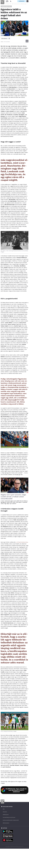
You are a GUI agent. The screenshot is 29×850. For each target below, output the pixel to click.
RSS (4, 809)
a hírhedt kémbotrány (22, 542)
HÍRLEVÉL (5, 811)
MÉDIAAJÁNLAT (6, 823)
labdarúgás (24, 3)
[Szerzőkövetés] (9, 38)
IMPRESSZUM (5, 814)
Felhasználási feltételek (9, 817)
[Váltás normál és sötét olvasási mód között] (11, 1)
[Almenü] (7, 1)
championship (16, 3)
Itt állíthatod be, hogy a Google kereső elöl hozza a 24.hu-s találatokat (16, 790)
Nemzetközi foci (6, 6)
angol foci (8, 3)
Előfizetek (21, 1)
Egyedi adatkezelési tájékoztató (11, 820)
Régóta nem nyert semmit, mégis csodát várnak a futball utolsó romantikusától (13, 497)
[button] (27, 3)
